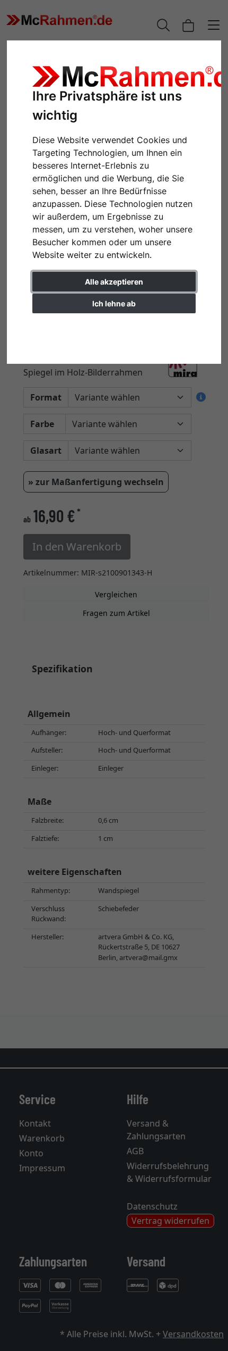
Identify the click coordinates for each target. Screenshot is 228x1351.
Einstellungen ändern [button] (114, 325)
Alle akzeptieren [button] (114, 281)
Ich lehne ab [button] (114, 303)
